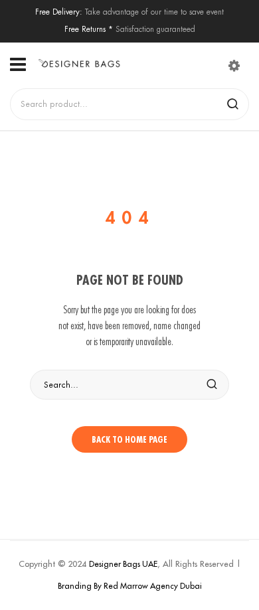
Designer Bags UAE (123, 564)
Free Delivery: (58, 12)
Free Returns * (88, 29)
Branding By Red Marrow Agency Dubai (130, 586)
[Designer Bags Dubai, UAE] (79, 64)
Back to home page (129, 439)
